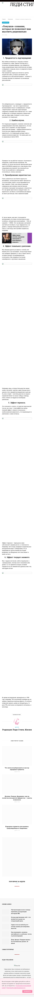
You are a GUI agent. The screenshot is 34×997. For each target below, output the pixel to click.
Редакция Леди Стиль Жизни (17, 729)
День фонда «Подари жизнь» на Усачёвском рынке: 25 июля (20, 941)
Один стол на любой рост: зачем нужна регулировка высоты (20, 926)
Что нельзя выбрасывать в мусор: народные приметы (17, 768)
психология (16, 714)
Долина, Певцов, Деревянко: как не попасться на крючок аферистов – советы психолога (17, 798)
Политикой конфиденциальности (16, 988)
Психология (6, 22)
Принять (27, 991)
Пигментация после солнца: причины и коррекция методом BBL (20, 911)
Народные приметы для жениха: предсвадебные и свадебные (17, 827)
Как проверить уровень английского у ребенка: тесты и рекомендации (21, 934)
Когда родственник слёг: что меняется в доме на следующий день (21, 919)
